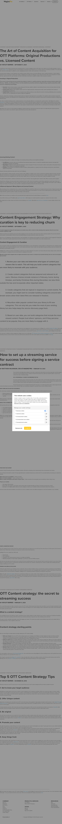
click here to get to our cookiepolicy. (22, 403)
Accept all (27, 428)
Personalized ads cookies (21, 422)
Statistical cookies (20, 413)
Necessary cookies (20, 410)
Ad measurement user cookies (22, 419)
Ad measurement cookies (21, 416)
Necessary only (18, 428)
